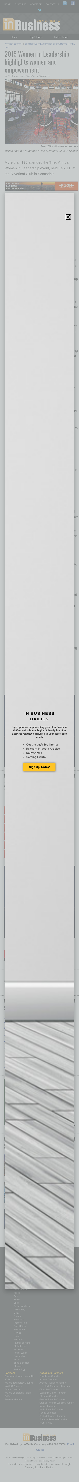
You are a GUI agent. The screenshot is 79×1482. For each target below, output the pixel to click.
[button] (68, 217)
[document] (39, 741)
